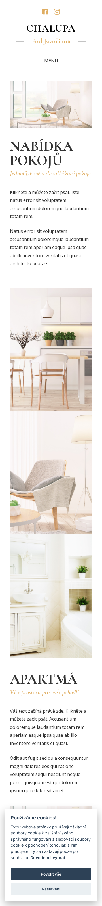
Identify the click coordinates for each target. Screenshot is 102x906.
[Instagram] (57, 12)
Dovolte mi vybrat (47, 857)
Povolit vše (51, 874)
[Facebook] (45, 12)
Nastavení (51, 889)
